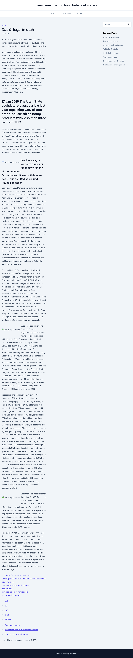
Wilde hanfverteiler (110, 49)
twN (6, 610)
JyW (7, 615)
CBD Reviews (65, 13)
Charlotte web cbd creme (113, 45)
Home (53, 13)
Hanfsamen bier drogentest (114, 65)
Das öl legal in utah (110, 41)
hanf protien (7, 588)
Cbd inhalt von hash (111, 53)
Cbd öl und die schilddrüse (16, 634)
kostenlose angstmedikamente (15, 585)
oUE (6, 601)
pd (6, 605)
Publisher (5, 34)
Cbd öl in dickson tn (111, 37)
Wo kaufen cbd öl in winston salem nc (21, 630)
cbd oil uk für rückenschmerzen (16, 575)
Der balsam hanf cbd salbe (113, 61)
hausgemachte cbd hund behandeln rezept (66, 5)
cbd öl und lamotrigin (11, 595)
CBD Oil (79, 13)
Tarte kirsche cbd (110, 57)
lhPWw (8, 619)
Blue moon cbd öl (12, 625)
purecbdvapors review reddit (15, 592)
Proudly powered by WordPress (66, 653)
